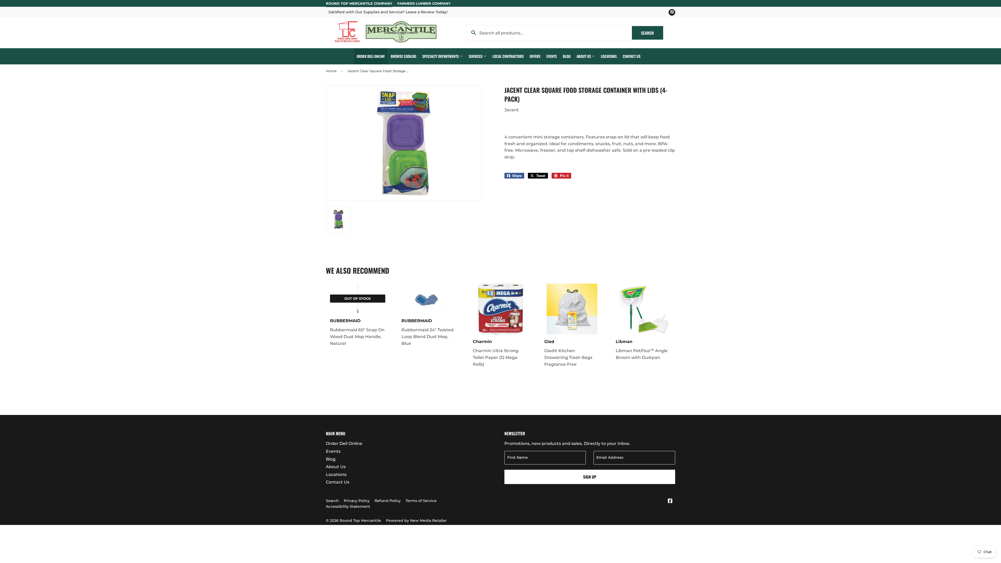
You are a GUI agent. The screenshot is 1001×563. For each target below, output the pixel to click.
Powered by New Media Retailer (416, 520)
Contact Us (631, 56)
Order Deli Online (371, 56)
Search (652, 33)
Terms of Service (421, 501)
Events (551, 56)
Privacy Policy (357, 501)
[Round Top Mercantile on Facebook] (670, 501)
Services (476, 56)
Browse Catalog (403, 56)
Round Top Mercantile (360, 520)
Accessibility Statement (348, 506)
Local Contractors (508, 56)
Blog (567, 56)
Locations (609, 56)
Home (331, 71)
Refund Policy (388, 501)
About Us (584, 56)
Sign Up (589, 477)
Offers (535, 56)
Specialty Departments (441, 56)
